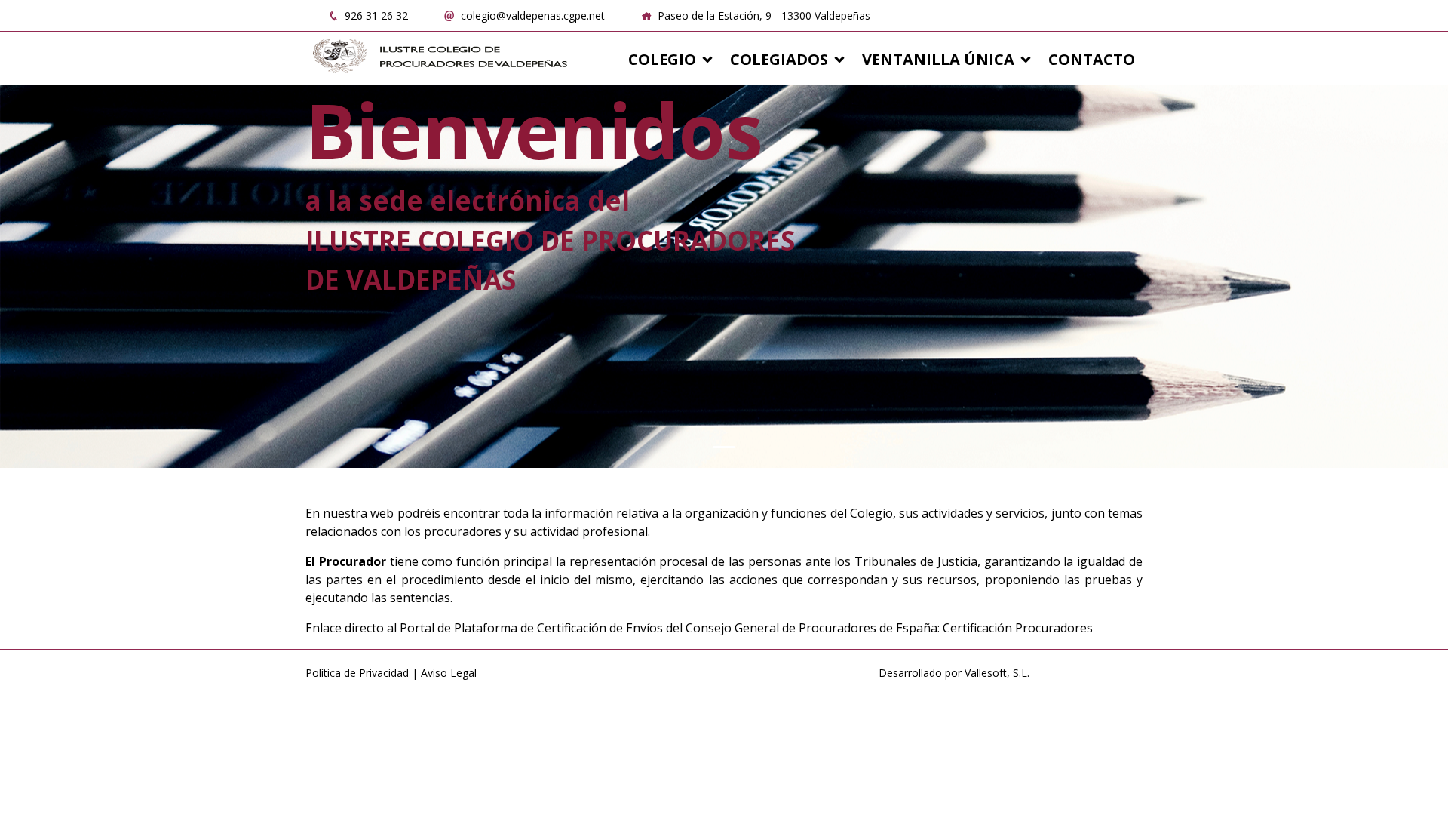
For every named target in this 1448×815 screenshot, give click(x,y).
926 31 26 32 (375, 15)
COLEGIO (662, 59)
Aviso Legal (449, 673)
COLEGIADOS (779, 59)
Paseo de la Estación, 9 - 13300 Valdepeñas (762, 15)
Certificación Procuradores (1018, 628)
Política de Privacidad (357, 673)
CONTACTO (1091, 59)
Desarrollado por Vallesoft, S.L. (954, 673)
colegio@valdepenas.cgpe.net (531, 15)
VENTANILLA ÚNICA (938, 59)
